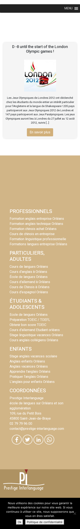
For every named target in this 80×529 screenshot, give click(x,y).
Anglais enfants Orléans (27, 361)
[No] (75, 513)
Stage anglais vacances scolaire (33, 356)
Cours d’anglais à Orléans (28, 271)
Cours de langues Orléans (29, 266)
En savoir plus (40, 132)
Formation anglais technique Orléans (36, 223)
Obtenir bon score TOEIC (28, 324)
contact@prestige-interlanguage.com (37, 428)
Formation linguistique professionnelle (38, 239)
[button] (68, 8)
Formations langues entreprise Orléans (38, 244)
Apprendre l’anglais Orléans (30, 371)
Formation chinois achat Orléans (33, 228)
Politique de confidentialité (45, 522)
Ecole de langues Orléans (29, 314)
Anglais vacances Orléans (29, 366)
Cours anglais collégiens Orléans (34, 340)
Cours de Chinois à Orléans (29, 287)
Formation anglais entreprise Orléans (37, 218)
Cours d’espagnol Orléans (29, 292)
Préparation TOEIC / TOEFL (30, 319)
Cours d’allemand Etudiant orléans (35, 330)
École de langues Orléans (29, 276)
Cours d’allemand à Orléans (30, 282)
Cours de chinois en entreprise (32, 234)
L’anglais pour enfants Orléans (32, 381)
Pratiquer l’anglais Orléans (29, 376)
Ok (19, 522)
